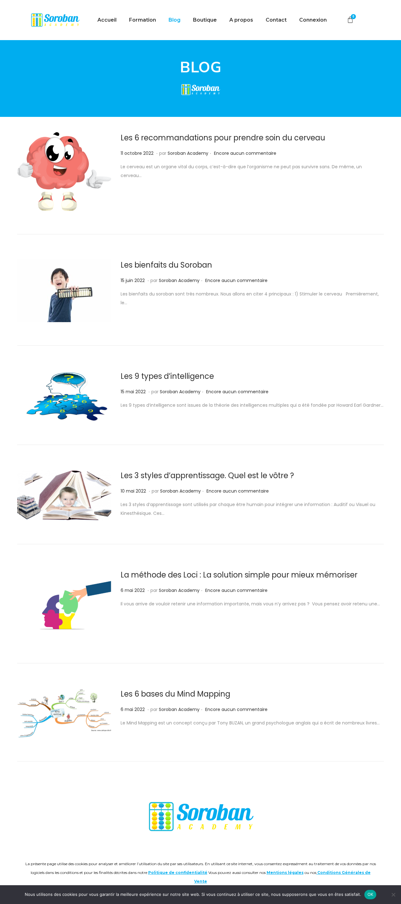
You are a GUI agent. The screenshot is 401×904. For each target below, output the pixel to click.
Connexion (313, 20)
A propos (241, 20)
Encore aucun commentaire (245, 153)
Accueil (107, 20)
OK (370, 894)
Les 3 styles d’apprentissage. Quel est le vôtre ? (207, 475)
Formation (142, 20)
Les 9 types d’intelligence (167, 376)
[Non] (393, 894)
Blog (174, 20)
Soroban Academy (188, 153)
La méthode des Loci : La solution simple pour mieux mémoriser (239, 575)
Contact (276, 20)
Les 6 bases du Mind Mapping (175, 694)
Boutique (205, 20)
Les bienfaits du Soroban (166, 265)
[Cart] (350, 20)
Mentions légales (285, 872)
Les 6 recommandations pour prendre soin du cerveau (223, 138)
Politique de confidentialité (177, 872)
